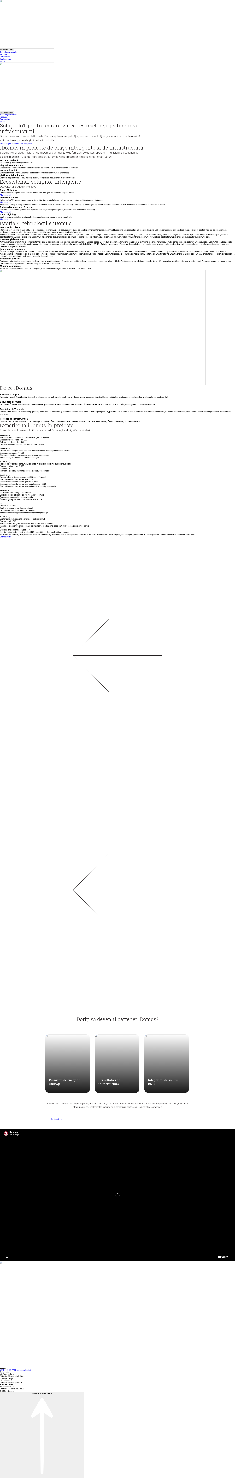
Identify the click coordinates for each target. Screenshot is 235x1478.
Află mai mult (6, 195)
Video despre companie (22, 144)
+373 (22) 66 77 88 (8, 1370)
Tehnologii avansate (8, 52)
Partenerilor (5, 57)
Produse (3, 54)
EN (3, 61)
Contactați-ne (5, 59)
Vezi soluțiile (5, 144)
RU (1, 61)
